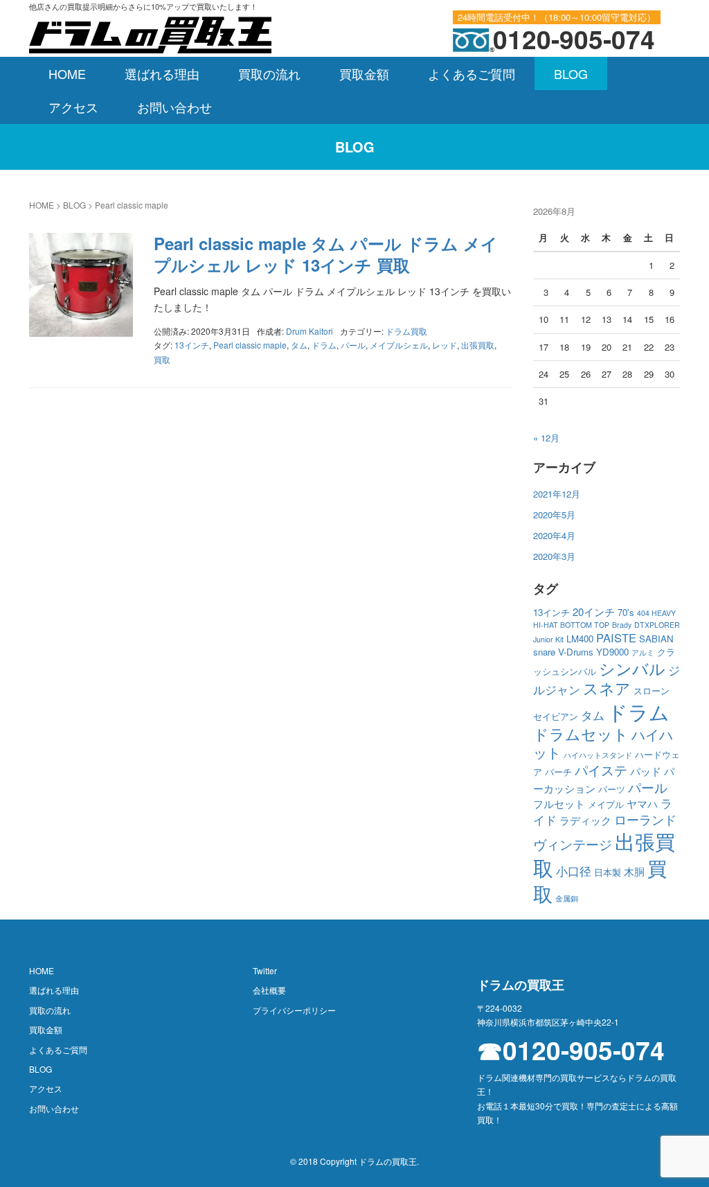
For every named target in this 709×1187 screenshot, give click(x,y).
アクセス (73, 107)
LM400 (579, 638)
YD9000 (612, 651)
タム (299, 345)
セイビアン (555, 716)
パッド (645, 771)
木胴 (634, 871)
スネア (607, 687)
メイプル (606, 804)
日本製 (607, 872)
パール (353, 345)
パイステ (601, 769)
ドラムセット (581, 733)
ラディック (585, 820)
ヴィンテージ (572, 844)
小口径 (573, 871)
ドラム (324, 345)
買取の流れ (269, 73)
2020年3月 (554, 556)
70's (626, 612)
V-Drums (575, 651)
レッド (444, 345)
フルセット (559, 803)
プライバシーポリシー (294, 1010)
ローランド (645, 819)
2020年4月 (554, 535)
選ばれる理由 (162, 73)
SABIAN (656, 638)
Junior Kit (548, 639)
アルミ (642, 652)
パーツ (611, 788)
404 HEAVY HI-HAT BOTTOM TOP (604, 619)
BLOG (571, 73)
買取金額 (364, 73)
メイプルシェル (399, 345)
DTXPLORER (657, 624)
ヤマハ (642, 803)
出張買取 (477, 345)
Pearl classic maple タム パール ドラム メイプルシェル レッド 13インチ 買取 (326, 253)
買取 (162, 359)
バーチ (558, 771)
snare (544, 651)
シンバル (632, 668)
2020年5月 (554, 514)
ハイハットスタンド (598, 755)
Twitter (265, 970)
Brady (621, 624)
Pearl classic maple (250, 345)
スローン (652, 690)
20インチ (594, 611)
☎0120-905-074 (571, 1050)
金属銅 (566, 898)
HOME (67, 73)
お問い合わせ (174, 107)
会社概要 (269, 990)
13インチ (191, 345)
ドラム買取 (406, 331)
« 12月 (546, 437)
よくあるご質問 (471, 73)
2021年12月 (556, 493)
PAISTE (616, 637)
